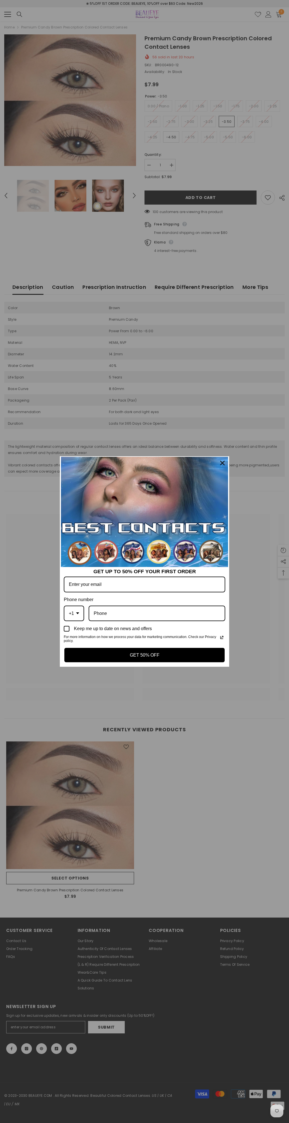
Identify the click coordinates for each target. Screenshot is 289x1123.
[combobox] (74, 613)
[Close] (222, 463)
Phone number (78, 599)
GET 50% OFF (144, 655)
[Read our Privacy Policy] (221, 637)
